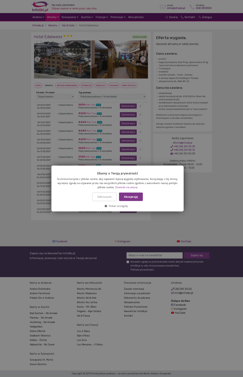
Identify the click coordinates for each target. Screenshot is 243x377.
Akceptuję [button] (131, 196)
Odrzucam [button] (104, 196)
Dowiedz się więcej (126, 187)
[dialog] (121, 188)
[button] (117, 205)
